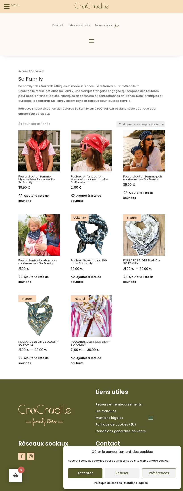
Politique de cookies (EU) (116, 425)
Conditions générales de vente (121, 431)
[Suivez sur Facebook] (21, 456)
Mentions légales (136, 483)
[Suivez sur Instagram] (30, 456)
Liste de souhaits (79, 25)
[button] (39, 198)
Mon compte (103, 25)
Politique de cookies (108, 483)
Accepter (85, 473)
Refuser (122, 473)
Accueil (23, 71)
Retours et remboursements (119, 405)
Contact (57, 25)
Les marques (106, 411)
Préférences (159, 473)
